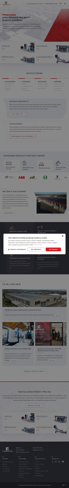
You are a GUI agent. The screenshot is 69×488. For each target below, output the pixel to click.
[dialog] (34, 244)
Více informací (38, 245)
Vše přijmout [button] (53, 249)
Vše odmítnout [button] (36, 249)
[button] (17, 249)
